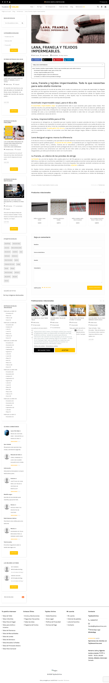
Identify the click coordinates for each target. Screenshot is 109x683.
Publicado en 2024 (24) (10, 340)
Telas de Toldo (7, 616)
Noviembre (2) (10, 374)
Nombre (36, 244)
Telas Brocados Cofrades (11, 643)
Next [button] (25, 85)
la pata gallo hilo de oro (55, 128)
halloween (7, 256)
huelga (18, 264)
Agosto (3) (9, 380)
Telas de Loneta (8, 636)
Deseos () (104, 2)
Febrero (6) (9, 364)
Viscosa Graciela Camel (58, 219)
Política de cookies (39, 346)
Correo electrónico (39, 252)
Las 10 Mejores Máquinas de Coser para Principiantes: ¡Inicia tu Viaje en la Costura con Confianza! (13, 144)
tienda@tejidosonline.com (97, 626)
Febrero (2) (9, 317)
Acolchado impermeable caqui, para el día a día (47, 70)
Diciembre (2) (9, 324)
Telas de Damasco (9, 640)
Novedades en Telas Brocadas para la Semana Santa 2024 (17, 534)
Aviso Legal (50, 619)
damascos (14, 256)
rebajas (12, 268)
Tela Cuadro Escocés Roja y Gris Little (97, 219)
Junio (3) (8, 356)
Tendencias (102, 185)
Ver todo (14, 50)
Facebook (37, 59)
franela (6, 268)
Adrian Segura (15, 575)
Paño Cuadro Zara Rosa (39, 219)
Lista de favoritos (73, 622)
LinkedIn (69, 59)
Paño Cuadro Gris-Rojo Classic (78, 219)
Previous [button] (3, 85)
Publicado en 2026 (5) (10, 311)
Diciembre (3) (10, 401)
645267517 (94, 620)
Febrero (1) (9, 335)
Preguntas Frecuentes (31, 619)
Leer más (6, 102)
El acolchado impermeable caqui (43, 106)
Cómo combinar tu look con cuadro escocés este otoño (17, 460)
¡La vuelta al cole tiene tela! (39, 319)
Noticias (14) (8, 41)
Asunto (36, 260)
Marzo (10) (9, 391)
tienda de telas (16, 243)
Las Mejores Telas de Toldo (57, 319)
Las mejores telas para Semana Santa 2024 (97, 319)
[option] (14, 83)
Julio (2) (8, 409)
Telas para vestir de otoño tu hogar (76, 319)
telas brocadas (8, 272)
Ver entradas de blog (17, 572)
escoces (7, 247)
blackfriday (7, 243)
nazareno (15, 251)
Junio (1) (8, 331)
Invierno (52, 185)
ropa (21, 251)
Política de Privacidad (53, 622)
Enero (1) (8, 320)
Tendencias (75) (9, 36)
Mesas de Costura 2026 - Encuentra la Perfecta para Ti (14, 201)
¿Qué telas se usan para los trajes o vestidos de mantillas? (17, 485)
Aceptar (65, 350)
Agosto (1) (9, 351)
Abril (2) (8, 389)
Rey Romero (14, 567)
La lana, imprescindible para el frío (44, 72)
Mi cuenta (71, 616)
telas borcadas (8, 260)
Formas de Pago (51, 625)
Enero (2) (8, 396)
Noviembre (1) (10, 416)
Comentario (37, 268)
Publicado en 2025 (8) (10, 322)
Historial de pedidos (74, 619)
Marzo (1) (8, 315)
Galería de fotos (10, 291)
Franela (39, 185)
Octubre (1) (9, 327)
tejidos (16, 260)
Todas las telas (29, 622)
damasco (17, 272)
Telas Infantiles (8, 619)
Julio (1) (8, 329)
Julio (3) (8, 353)
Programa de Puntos (31, 625)
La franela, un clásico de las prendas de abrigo (47, 76)
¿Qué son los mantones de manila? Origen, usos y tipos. (13, 80)
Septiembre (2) (10, 407)
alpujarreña (7, 276)
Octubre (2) (9, 347)
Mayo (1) (8, 358)
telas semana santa (16, 247)
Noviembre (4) (10, 403)
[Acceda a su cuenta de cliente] (102, 7)
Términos (66, 680)
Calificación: (37, 288)
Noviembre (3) (10, 345)
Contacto (71, 625)
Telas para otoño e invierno (9, 626)
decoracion (7, 251)
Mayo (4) (8, 387)
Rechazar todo (44, 350)
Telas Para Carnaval (9, 649)
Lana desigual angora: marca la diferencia (46, 74)
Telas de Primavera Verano (12, 646)
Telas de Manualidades (10, 633)
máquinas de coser (9, 264)
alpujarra (15, 276)
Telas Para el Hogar (9, 622)
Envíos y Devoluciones (32, 616)
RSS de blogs (8, 597)
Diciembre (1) (9, 313)
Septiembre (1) (10, 349)
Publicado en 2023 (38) (10, 369)
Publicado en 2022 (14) (10, 398)
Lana (56, 185)
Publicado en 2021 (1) (10, 414)
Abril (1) (8, 360)
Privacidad (60, 680)
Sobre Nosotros (51, 616)
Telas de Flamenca (9, 630)
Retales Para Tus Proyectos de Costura (16, 510)
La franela (35, 159)
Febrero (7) (9, 394)
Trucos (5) (8, 45)
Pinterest (58, 59)
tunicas (6, 280)
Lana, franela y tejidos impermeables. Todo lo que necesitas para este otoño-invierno (56, 68)
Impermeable (46, 185)
